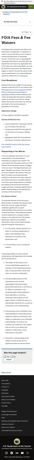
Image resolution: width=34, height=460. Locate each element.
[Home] (3, 7)
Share (26, 32)
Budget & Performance (9, 411)
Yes (8, 357)
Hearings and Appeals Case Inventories (15, 421)
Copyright (5, 390)
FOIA (3, 418)
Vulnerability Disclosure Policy (12, 430)
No (15, 357)
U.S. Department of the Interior (17, 6)
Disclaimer (5, 393)
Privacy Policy (6, 403)
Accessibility (6, 383)
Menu (31, 6)
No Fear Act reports (8, 427)
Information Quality (8, 396)
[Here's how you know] (17, 2)
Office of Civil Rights (8, 399)
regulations (24, 76)
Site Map (4, 406)
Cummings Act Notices (9, 414)
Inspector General (8, 424)
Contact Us (5, 387)
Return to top (6, 372)
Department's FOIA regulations (15, 90)
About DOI (5, 380)
